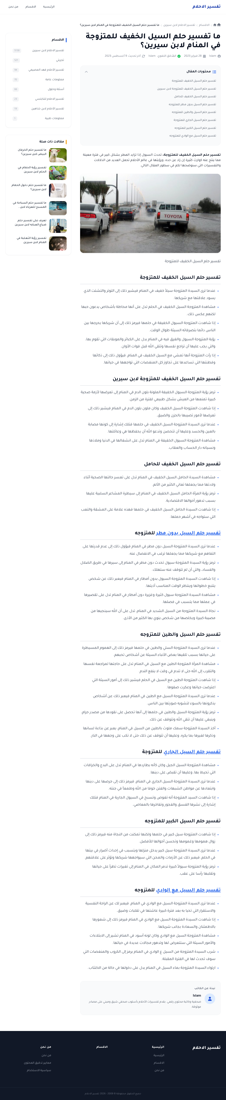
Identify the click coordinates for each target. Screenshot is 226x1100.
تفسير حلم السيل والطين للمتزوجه (194, 112)
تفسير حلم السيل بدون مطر (188, 533)
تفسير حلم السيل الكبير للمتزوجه (195, 128)
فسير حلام (206, 7)
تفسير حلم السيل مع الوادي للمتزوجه (193, 136)
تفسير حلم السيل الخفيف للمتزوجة (194, 81)
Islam (212, 56)
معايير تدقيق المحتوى (37, 1063)
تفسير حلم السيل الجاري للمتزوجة (195, 120)
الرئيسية (49, 7)
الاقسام (30, 7)
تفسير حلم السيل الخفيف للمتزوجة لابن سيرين (186, 89)
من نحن (13, 7)
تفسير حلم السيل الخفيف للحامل (195, 96)
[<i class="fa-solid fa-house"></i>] (217, 25)
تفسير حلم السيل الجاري (192, 752)
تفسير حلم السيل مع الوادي (188, 890)
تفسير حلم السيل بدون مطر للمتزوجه (192, 104)
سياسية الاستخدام (39, 1070)
